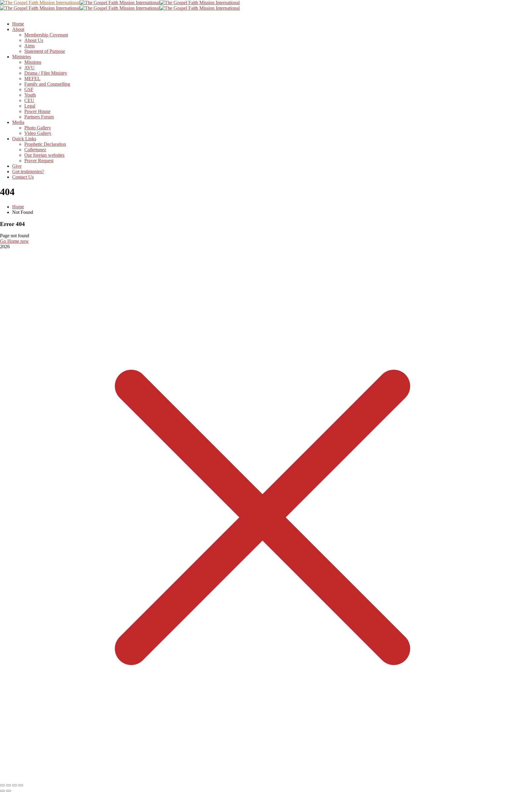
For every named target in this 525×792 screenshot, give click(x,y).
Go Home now (14, 241)
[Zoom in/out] (2, 785)
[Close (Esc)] (20, 785)
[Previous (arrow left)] (2, 791)
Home (18, 206)
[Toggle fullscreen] (8, 785)
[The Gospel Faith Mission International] (40, 2)
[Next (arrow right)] (8, 791)
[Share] (14, 785)
